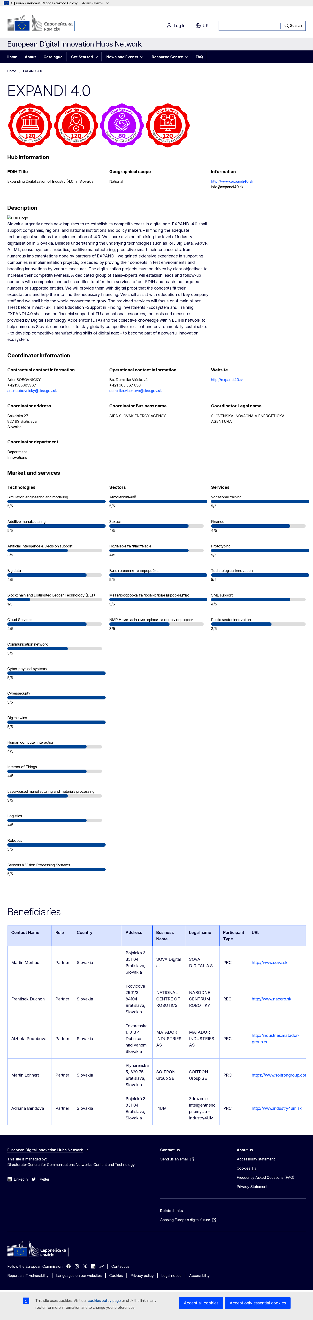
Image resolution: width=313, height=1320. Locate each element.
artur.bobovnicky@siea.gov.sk (32, 390)
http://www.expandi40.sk (232, 181)
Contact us (120, 1266)
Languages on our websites (79, 1275)
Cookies (116, 1275)
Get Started (82, 57)
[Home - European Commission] (44, 23)
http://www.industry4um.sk (277, 1108)
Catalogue (53, 57)
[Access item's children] (98, 56)
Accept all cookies (201, 1303)
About (30, 57)
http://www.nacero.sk (271, 999)
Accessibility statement (256, 1159)
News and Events (122, 57)
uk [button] (206, 25)
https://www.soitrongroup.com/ (281, 1075)
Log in (179, 25)
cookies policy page (104, 1300)
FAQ (199, 57)
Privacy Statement (252, 1186)
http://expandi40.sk (227, 379)
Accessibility (199, 1275)
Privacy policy (142, 1275)
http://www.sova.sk (270, 962)
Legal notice (171, 1275)
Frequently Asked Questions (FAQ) (265, 1177)
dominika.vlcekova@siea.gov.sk (135, 390)
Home (12, 57)
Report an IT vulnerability (28, 1275)
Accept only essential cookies (258, 1303)
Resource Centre (167, 57)
